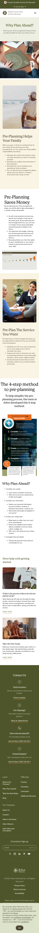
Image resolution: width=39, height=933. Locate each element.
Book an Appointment (19, 721)
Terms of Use (17, 909)
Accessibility (19, 893)
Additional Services (28, 796)
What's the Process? (7, 783)
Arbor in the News (9, 819)
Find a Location (20, 698)
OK (19, 928)
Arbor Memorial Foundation (9, 830)
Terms (15, 913)
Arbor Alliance (8, 824)
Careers (6, 815)
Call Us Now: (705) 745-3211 (19, 741)
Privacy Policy (19, 885)
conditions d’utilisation (22, 917)
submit (31, 848)
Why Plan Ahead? (9, 789)
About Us (6, 810)
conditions (25, 922)
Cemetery (24, 787)
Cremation (25, 791)
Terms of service (19, 889)
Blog (4, 798)
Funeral (24, 782)
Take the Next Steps (10, 793)
